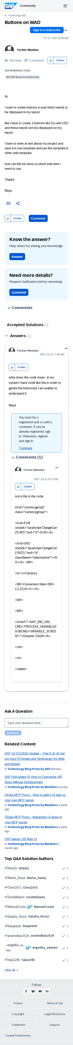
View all (10, 970)
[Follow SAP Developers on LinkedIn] (47, 991)
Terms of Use (55, 1003)
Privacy (18, 1003)
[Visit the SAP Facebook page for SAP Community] (26, 991)
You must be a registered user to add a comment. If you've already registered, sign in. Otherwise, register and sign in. (35, 429)
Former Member (28, 49)
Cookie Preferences (18, 1035)
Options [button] (65, 30)
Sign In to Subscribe (47, 30)
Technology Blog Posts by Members (32, 787)
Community (28, 5)
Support (54, 1024)
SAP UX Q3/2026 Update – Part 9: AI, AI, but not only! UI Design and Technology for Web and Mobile (35, 759)
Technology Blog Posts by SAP (28, 769)
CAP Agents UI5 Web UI (21, 839)
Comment (38, 218)
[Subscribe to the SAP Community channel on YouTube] (40, 991)
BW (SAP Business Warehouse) (22, 77)
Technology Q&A (17, 15)
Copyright (18, 1014)
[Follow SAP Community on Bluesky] (33, 991)
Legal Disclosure (54, 1014)
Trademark (18, 1024)
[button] (51, 60)
